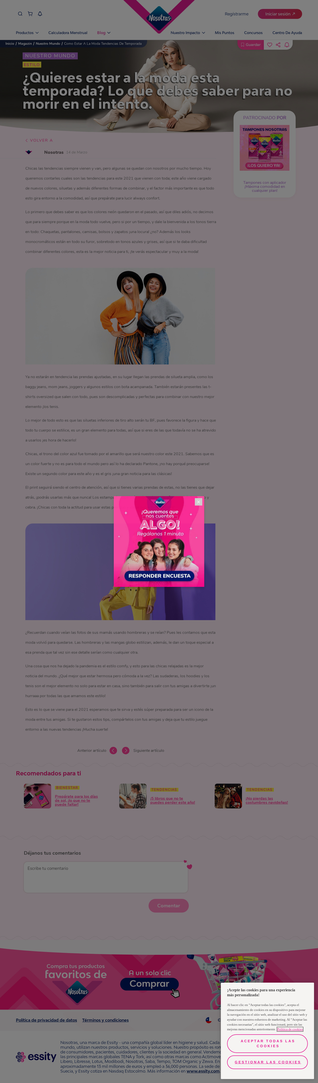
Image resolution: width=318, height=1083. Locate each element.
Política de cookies (290, 1029)
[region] (267, 1031)
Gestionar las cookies (268, 1062)
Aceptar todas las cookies (268, 1043)
